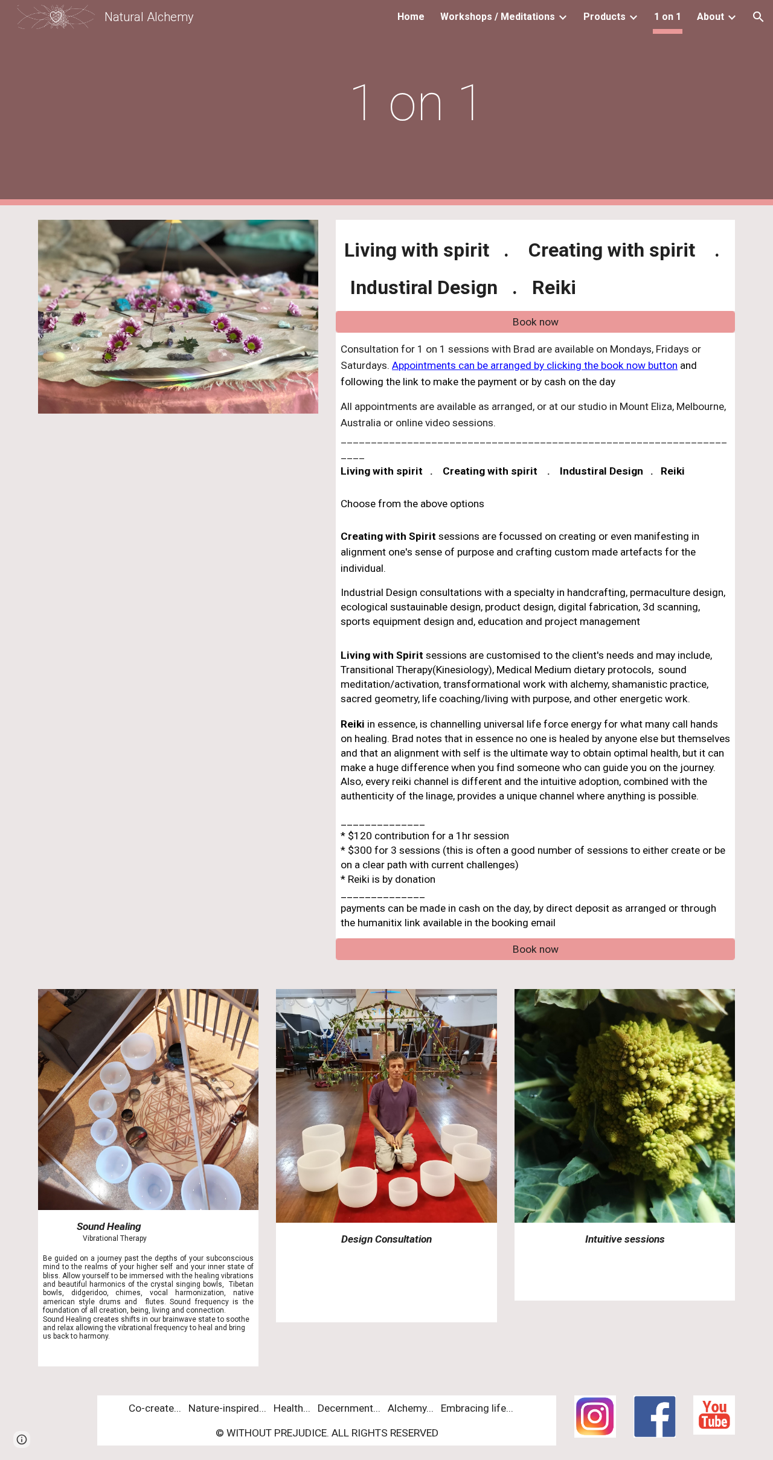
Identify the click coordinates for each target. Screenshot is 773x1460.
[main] (416, 102)
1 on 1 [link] (667, 16)
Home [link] (411, 16)
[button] (758, 16)
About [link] (710, 16)
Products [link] (604, 16)
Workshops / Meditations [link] (497, 16)
